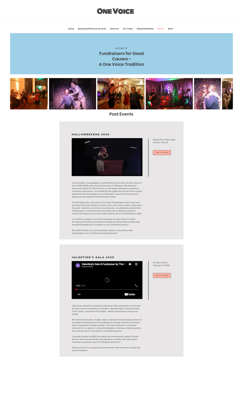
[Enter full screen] (139, 172)
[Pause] (75, 172)
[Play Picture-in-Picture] (134, 172)
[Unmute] (79, 172)
